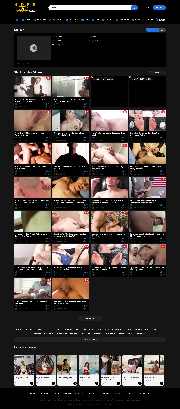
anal (147, 329)
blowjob (116, 329)
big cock (48, 333)
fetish (128, 329)
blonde (19, 329)
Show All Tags (90, 339)
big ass (73, 333)
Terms (106, 394)
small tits (88, 329)
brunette (85, 333)
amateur (41, 329)
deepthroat (54, 329)
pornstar (68, 329)
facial (130, 333)
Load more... (90, 319)
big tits (30, 329)
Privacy (118, 394)
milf (161, 329)
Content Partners (74, 394)
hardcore (61, 333)
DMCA (130, 394)
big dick (138, 329)
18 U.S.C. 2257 (144, 394)
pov (154, 329)
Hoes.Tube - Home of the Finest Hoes (87, 404)
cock (107, 329)
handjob (97, 333)
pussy (99, 329)
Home (32, 394)
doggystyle (109, 334)
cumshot (140, 333)
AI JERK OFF (148, 20)
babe (77, 329)
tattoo (121, 333)
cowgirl (37, 333)
